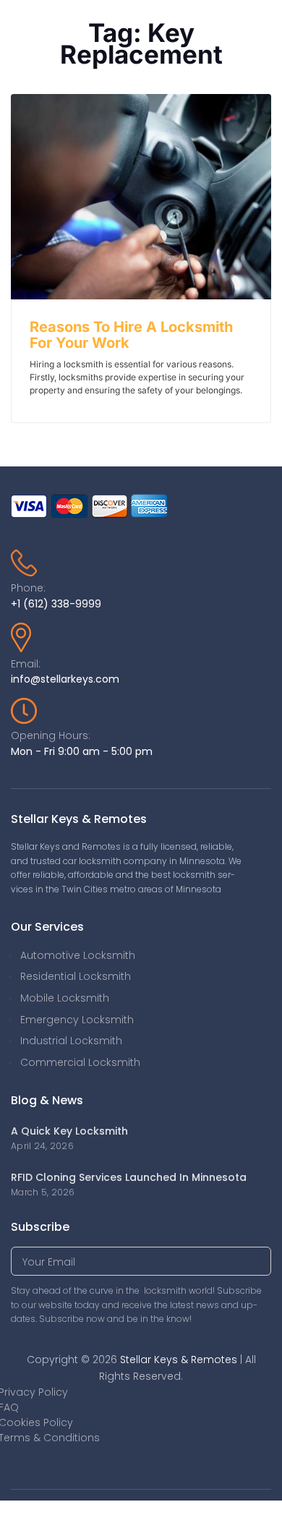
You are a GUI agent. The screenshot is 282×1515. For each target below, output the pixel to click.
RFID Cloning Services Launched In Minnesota (129, 1177)
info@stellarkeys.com (65, 679)
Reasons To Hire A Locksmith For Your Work (131, 334)
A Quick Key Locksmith (69, 1131)
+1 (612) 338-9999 (56, 604)
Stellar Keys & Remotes (178, 1359)
